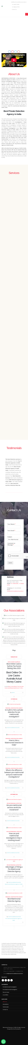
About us (5, 1001)
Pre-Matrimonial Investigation (10, 987)
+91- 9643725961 (15, 583)
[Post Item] (14, 704)
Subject (9, 537)
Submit (10, 562)
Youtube (8, 980)
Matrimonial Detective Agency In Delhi (13, 884)
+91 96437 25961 (15, 4)
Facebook (3, 980)
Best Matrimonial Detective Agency (14, 899)
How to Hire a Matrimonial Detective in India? (14, 742)
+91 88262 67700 (15, 7)
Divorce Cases (6, 992)
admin (13, 692)
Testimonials (6, 1007)
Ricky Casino (11, 686)
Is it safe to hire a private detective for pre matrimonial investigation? (14, 713)
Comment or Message (11, 544)
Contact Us (14, 9)
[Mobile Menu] (26, 14)
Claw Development (17, 1029)
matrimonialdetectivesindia (13, 727)
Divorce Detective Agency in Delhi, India (14, 366)
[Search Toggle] (27, 11)
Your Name (11, 524)
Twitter (6, 980)
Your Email (11, 530)
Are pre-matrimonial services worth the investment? (14, 807)
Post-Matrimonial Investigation (10, 989)
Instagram (11, 980)
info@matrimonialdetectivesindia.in (18, 2)
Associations (5, 1004)
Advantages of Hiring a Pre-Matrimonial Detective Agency (14, 869)
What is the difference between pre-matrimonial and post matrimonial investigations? (14, 773)
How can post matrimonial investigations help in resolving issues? (14, 836)
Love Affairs (5, 995)
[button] (3, 1041)
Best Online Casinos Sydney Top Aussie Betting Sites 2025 (14, 666)
